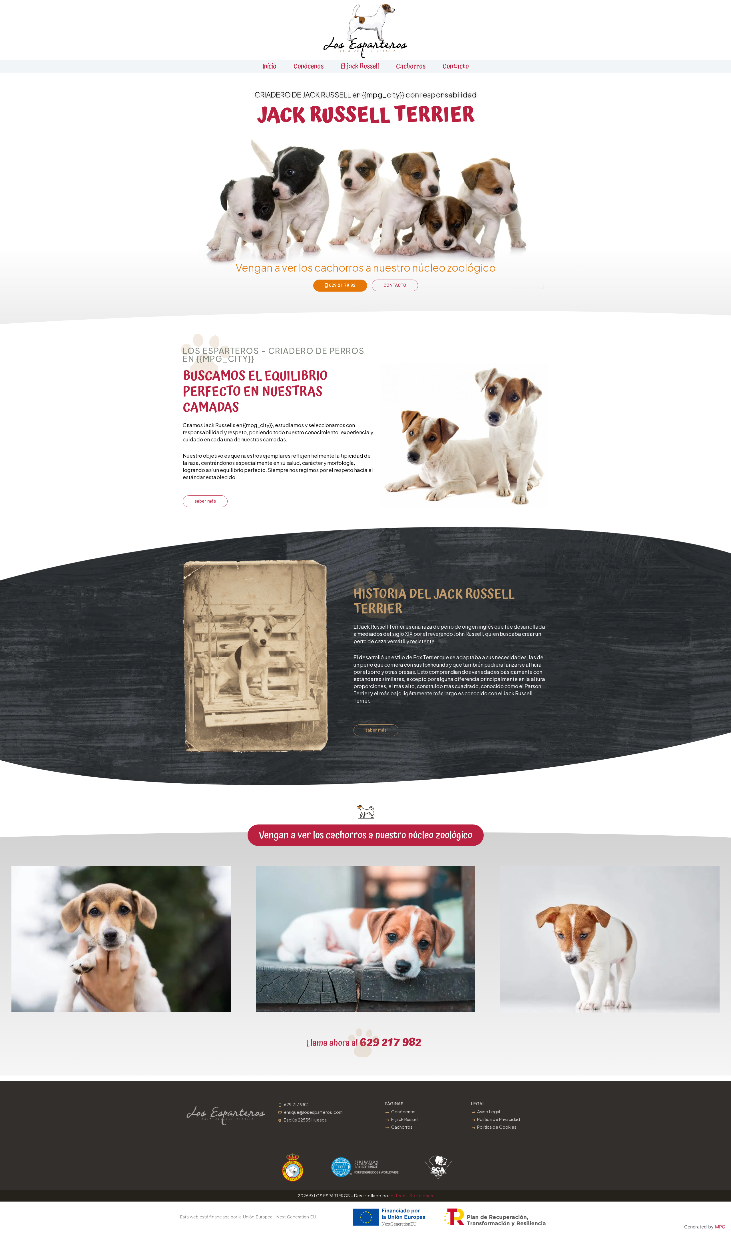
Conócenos (309, 66)
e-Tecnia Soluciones (412, 1195)
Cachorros (410, 66)
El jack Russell (360, 66)
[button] (366, 835)
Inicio (269, 66)
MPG (720, 1227)
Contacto (456, 66)
